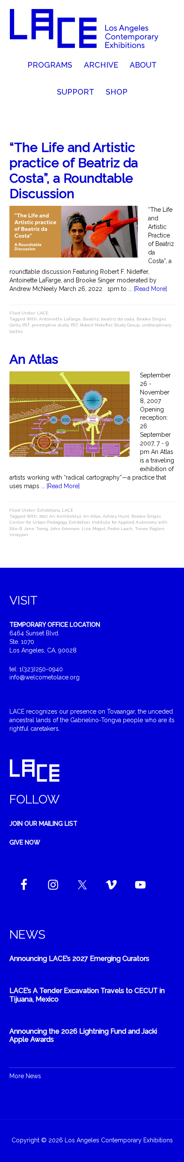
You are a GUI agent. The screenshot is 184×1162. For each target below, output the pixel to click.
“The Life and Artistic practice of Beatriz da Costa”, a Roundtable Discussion (73, 170)
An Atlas (33, 359)
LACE (42, 313)
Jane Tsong (36, 528)
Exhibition (79, 522)
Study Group (126, 325)
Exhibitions (48, 510)
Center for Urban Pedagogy (38, 522)
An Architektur (65, 516)
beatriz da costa (117, 319)
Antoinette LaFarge (60, 319)
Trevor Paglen (149, 528)
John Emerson (65, 528)
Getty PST (19, 325)
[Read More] (150, 288)
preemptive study (50, 325)
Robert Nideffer (96, 325)
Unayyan (18, 534)
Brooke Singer (151, 319)
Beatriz (91, 319)
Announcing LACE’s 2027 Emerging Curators (79, 958)
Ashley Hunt (116, 516)
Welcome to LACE (92, 30)
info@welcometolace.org (44, 677)
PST (74, 325)
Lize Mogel (93, 528)
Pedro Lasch (120, 528)
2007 (43, 516)
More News (25, 1076)
